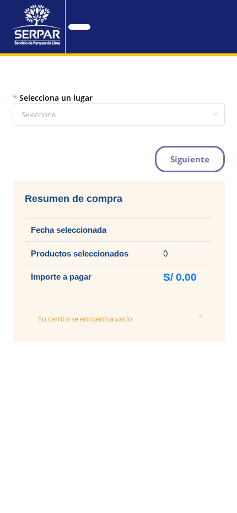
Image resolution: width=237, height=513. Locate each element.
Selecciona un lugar (56, 97)
